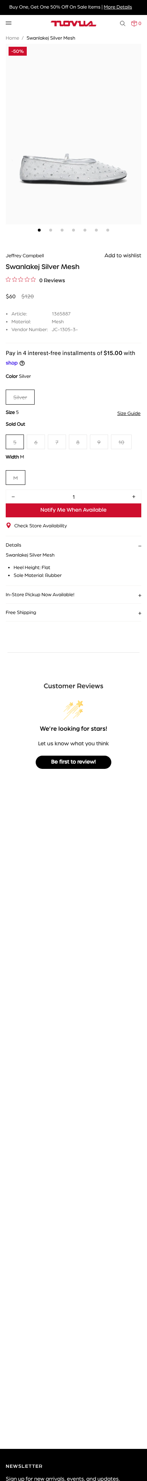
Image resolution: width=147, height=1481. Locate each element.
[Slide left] (13, 120)
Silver (20, 397)
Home (12, 38)
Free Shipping (21, 612)
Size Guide (129, 413)
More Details (118, 7)
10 (121, 441)
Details (13, 545)
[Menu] (8, 23)
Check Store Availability (40, 525)
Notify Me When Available (73, 510)
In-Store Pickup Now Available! (40, 594)
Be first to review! (73, 762)
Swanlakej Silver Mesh (50, 38)
